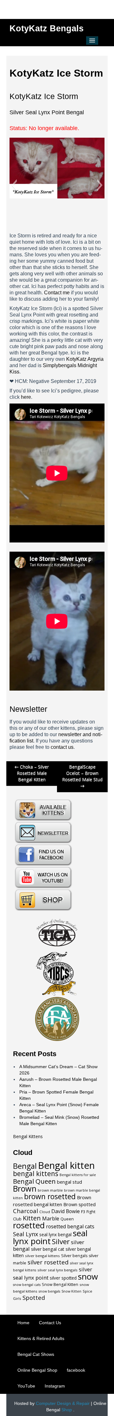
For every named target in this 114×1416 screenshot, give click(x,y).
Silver (61, 1241)
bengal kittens (35, 1173)
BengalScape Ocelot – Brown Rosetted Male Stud (82, 776)
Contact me (57, 292)
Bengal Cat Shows (35, 1354)
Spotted (33, 1297)
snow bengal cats (27, 1284)
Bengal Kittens (28, 1136)
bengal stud (69, 1182)
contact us (62, 747)
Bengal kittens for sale (78, 1175)
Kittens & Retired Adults (40, 1338)
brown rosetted (50, 1196)
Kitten (32, 1218)
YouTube (26, 1385)
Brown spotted (79, 1204)
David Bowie (65, 1211)
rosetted (29, 1225)
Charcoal (25, 1211)
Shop (66, 1409)
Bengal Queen (34, 1181)
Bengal (25, 1166)
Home (23, 1322)
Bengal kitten (66, 1165)
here (26, 397)
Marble (50, 1218)
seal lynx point (50, 1237)
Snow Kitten (71, 1291)
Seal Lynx (25, 1234)
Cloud (44, 1211)
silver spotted (63, 1278)
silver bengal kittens (42, 1255)
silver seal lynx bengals (57, 1270)
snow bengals (49, 1291)
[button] (14, 185)
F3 (83, 1211)
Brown (24, 1188)
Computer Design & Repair (63, 1403)
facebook (76, 1370)
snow (88, 1276)
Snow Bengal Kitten (60, 1284)
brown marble (50, 1190)
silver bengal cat (47, 1249)
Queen (67, 1219)
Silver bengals (74, 1255)
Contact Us (50, 1322)
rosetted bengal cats (70, 1226)
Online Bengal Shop (37, 1370)
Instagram (55, 1385)
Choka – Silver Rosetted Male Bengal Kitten (32, 773)
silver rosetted (48, 1262)
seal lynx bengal (55, 1234)
